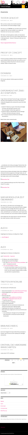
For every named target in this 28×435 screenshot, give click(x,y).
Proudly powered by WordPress (7, 433)
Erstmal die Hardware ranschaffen (14, 345)
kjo (12, 20)
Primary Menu (26, 6)
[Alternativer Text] (5, 179)
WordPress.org (4, 410)
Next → (14, 362)
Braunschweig (9, 325)
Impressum (3, 427)
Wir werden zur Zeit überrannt (12, 198)
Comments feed (4, 408)
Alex (3, 247)
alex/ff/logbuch (5, 237)
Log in (2, 403)
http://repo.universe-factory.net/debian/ (17, 262)
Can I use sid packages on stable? (10, 265)
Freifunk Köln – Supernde (9, 256)
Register (2, 401)
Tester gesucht (10, 18)
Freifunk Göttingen (5, 6)
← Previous (7, 360)
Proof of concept (11, 52)
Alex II (4, 228)
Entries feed (3, 406)
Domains (6, 73)
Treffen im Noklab (11, 281)
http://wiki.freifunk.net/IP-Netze (19, 290)
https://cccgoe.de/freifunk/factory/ (8, 42)
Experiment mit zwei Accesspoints (12, 91)
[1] (12, 300)
